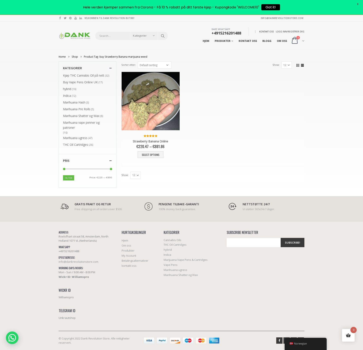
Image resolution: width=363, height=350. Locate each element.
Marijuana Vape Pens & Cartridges (186, 260)
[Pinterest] (70, 18)
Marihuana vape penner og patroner (81, 125)
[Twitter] (65, 18)
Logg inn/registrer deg (290, 31)
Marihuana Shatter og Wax (81, 116)
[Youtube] (75, 18)
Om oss (282, 41)
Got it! (271, 7)
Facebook (279, 340)
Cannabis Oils (172, 240)
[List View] (302, 65)
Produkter (222, 41)
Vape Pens (171, 265)
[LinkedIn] (80, 18)
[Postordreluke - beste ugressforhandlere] (75, 35)
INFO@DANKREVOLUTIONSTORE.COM (282, 18)
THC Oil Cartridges (75, 145)
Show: (275, 65)
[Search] (163, 36)
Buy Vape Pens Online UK (80, 82)
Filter (68, 177)
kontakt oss (266, 31)
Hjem (206, 41)
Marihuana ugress (75, 138)
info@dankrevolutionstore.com (78, 262)
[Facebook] (60, 18)
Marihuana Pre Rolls (76, 109)
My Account (129, 255)
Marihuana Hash (74, 102)
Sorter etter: (128, 65)
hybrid (67, 89)
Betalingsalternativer (135, 260)
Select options (150, 155)
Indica (67, 96)
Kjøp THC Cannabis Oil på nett (83, 75)
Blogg (266, 41)
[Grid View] (298, 65)
